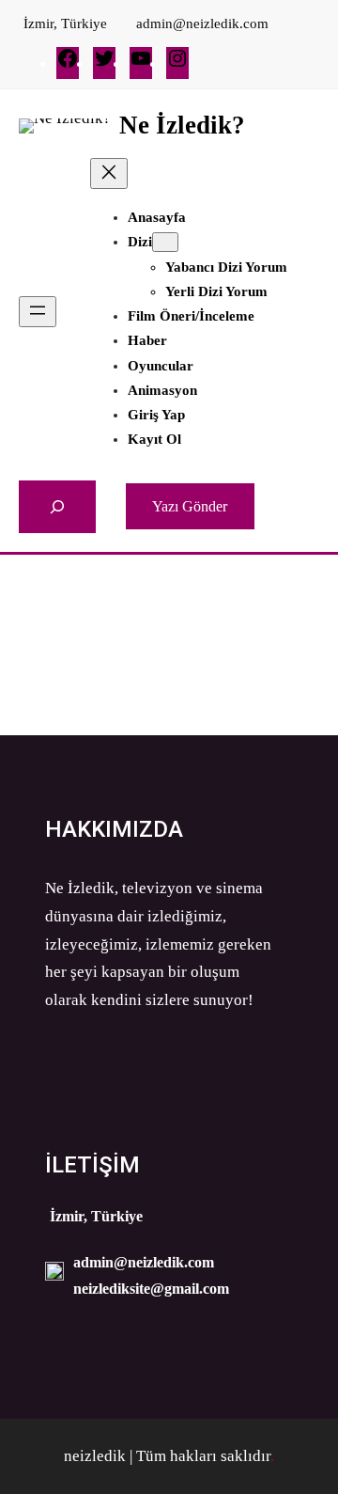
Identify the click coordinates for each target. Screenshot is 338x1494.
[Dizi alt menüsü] (165, 242)
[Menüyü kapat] (109, 173)
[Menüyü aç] (37, 311)
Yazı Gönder (189, 506)
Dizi (140, 241)
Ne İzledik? (182, 125)
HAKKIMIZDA (114, 829)
